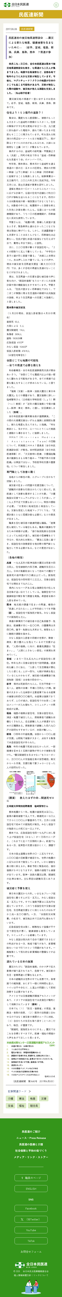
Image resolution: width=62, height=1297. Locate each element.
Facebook (31, 1208)
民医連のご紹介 (31, 1131)
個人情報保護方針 (22, 1275)
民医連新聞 (27, 29)
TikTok (31, 1241)
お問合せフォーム (31, 1252)
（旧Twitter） (33, 1219)
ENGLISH (31, 1189)
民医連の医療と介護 (31, 1144)
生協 (10, 1106)
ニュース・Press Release (31, 1138)
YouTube (31, 1230)
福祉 (21, 1106)
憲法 (21, 1098)
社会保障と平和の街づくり (31, 1151)
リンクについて (40, 1275)
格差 (32, 1098)
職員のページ (33, 1178)
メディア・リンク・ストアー (31, 1157)
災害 (43, 1098)
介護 (10, 1098)
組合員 (34, 1106)
